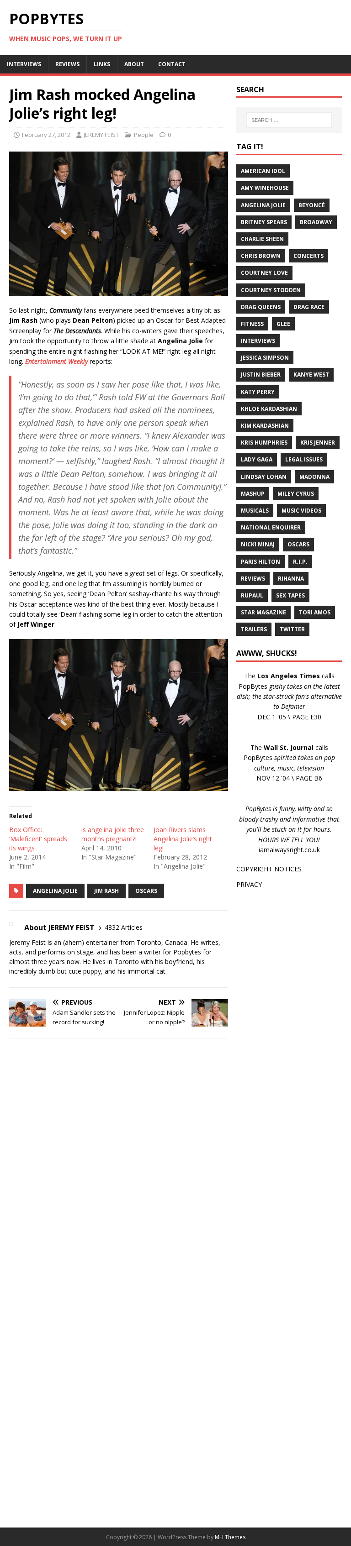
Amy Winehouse (265, 188)
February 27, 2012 (46, 135)
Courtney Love (264, 273)
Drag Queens (261, 307)
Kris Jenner (317, 442)
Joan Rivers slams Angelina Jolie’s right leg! (183, 838)
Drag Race (308, 307)
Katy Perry (258, 392)
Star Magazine (263, 612)
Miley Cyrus (295, 494)
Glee (283, 324)
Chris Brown (261, 256)
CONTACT (172, 64)
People (144, 135)
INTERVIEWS (24, 64)
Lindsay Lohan (264, 477)
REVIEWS (67, 64)
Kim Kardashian (265, 426)
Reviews (253, 578)
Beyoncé (311, 205)
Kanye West (311, 374)
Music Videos (301, 510)
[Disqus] (118, 1164)
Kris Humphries (264, 442)
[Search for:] (289, 120)
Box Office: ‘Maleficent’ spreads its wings (38, 838)
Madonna (314, 477)
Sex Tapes (290, 595)
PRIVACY (249, 884)
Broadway (316, 222)
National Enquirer (271, 527)
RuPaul (252, 595)
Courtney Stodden (271, 290)
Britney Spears (264, 222)
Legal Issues (304, 459)
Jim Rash (106, 891)
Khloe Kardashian (269, 409)
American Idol (263, 171)
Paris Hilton (260, 562)
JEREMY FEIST (101, 135)
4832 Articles (124, 927)
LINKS (102, 64)
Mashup (253, 494)
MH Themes (230, 1537)
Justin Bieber (261, 374)
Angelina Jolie (55, 891)
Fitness (252, 324)
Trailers (254, 629)
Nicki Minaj (258, 544)
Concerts (308, 256)
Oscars (146, 891)
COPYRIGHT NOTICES (269, 869)
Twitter (292, 629)
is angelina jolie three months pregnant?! (112, 834)
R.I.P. (300, 562)
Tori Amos (314, 612)
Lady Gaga (256, 459)
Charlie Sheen (262, 239)
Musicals (255, 510)
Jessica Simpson (265, 358)
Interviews (258, 341)
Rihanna (291, 578)
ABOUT (134, 64)
